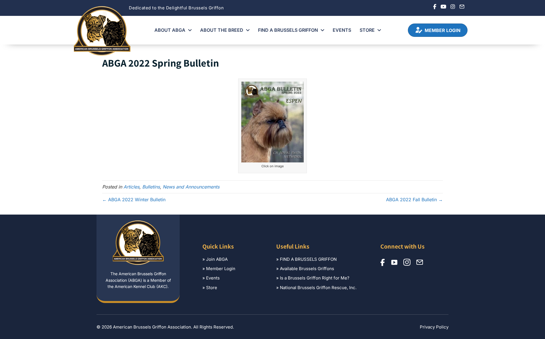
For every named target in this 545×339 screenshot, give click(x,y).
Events (213, 278)
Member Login (220, 268)
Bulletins (151, 187)
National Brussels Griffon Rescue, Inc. (318, 287)
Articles (131, 187)
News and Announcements (191, 187)
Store (211, 287)
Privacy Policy (434, 327)
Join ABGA (217, 259)
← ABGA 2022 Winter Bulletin (133, 199)
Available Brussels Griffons (307, 268)
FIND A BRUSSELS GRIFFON (308, 259)
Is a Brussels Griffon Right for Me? (314, 278)
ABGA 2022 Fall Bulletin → (414, 199)
